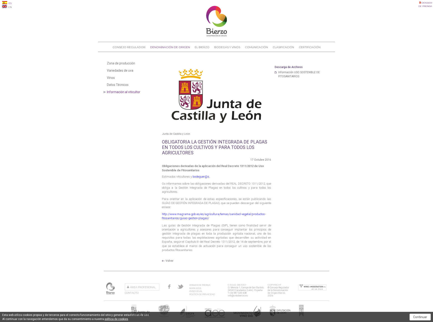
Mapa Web (195, 288)
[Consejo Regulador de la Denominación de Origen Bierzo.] (216, 35)
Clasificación (283, 47)
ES (10, 3)
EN (10, 7)
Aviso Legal (195, 291)
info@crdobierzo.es (238, 295)
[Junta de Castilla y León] (216, 95)
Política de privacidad (202, 294)
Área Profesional (143, 287)
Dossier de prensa (199, 285)
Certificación (309, 47)
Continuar (420, 317)
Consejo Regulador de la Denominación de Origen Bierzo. (111, 288)
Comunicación (256, 47)
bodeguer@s (201, 176)
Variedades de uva (120, 70)
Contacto (131, 292)
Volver (169, 260)
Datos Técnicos (118, 85)
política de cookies (116, 319)
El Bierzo (202, 47)
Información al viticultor (123, 92)
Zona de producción (121, 63)
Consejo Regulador (129, 47)
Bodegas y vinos (227, 47)
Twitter (180, 286)
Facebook (169, 286)
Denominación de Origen (170, 47)
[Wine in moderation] (312, 287)
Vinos (111, 78)
